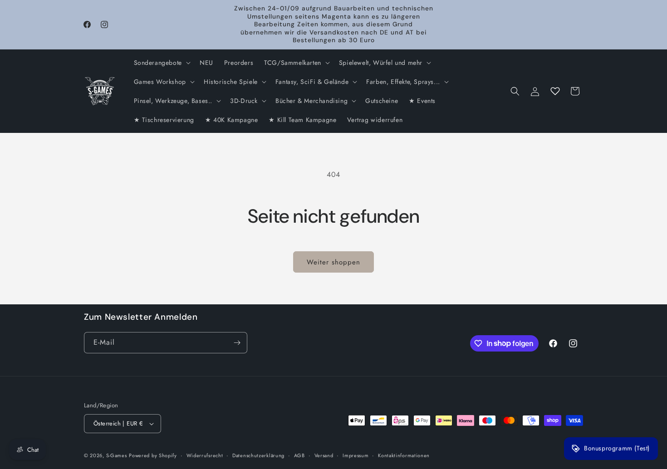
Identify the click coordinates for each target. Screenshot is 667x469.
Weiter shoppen (333, 262)
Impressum (355, 455)
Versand (324, 455)
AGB (299, 455)
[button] (161, 62)
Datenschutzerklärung (258, 455)
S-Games (116, 455)
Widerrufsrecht (204, 455)
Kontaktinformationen (404, 455)
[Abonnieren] (237, 342)
